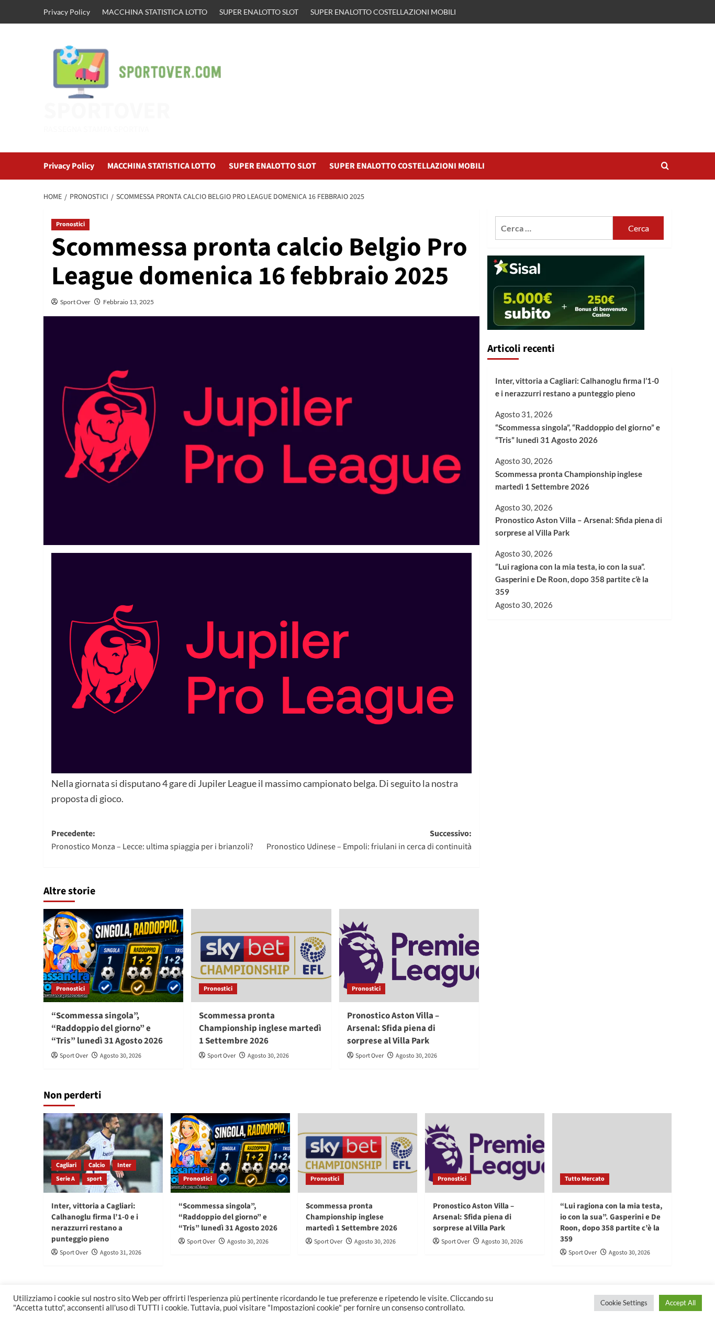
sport (94, 1178)
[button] (665, 166)
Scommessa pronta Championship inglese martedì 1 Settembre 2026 (260, 1028)
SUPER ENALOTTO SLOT (258, 11)
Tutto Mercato (585, 1178)
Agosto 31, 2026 (120, 1252)
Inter (124, 1165)
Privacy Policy (66, 11)
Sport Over (75, 302)
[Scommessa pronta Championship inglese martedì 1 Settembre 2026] (261, 955)
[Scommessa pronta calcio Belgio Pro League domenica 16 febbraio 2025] (261, 663)
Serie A (65, 1178)
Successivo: (368, 840)
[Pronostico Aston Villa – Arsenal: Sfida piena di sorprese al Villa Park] (409, 955)
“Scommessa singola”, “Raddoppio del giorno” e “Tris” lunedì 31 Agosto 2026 (107, 1028)
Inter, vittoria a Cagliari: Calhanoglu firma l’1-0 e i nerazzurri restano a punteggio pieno (577, 387)
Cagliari (66, 1165)
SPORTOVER (107, 111)
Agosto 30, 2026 (120, 1055)
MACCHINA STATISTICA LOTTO (154, 11)
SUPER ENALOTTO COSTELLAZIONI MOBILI (383, 11)
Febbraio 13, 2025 (128, 302)
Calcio (96, 1165)
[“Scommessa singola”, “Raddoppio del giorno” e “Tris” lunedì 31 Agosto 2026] (113, 955)
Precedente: (152, 840)
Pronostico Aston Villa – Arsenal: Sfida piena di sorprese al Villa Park (393, 1028)
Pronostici (70, 224)
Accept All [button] (680, 1302)
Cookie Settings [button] (623, 1302)
